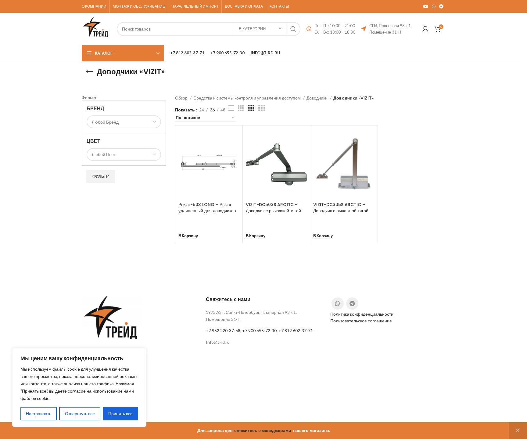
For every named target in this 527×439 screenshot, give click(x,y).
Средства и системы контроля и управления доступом (247, 97)
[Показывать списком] (231, 108)
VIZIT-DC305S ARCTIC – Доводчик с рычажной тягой (340, 207)
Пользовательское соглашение (361, 320)
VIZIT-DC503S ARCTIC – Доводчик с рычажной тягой (273, 207)
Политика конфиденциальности (361, 314)
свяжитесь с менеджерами (262, 430)
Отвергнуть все (80, 413)
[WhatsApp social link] (433, 6)
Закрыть (518, 430)
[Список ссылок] (263, 342)
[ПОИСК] (293, 29)
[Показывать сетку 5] (261, 108)
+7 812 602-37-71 (295, 330)
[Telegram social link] (441, 6)
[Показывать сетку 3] (241, 108)
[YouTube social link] (425, 6)
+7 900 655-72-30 (259, 330)
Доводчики (317, 97)
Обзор (181, 97)
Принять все (120, 413)
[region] (79, 387)
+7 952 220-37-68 (223, 330)
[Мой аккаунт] (425, 29)
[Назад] (89, 72)
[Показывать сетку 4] (251, 108)
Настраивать (38, 413)
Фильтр (100, 176)
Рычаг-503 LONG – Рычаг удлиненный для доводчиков (207, 207)
